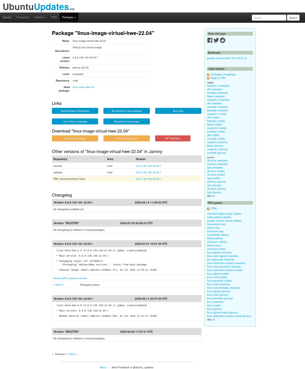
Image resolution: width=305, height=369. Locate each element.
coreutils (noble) (216, 138)
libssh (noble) (214, 124)
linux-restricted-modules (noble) (225, 270)
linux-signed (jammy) (218, 291)
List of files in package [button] (75, 121)
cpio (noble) (213, 178)
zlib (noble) (213, 117)
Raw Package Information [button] (75, 111)
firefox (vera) (214, 245)
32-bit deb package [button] (75, 138)
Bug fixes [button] (178, 111)
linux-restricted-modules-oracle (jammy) (229, 316)
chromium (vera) (216, 249)
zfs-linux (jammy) (216, 181)
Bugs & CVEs (218, 78)
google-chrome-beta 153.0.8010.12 (227, 58)
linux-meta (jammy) (218, 294)
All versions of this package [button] (127, 111)
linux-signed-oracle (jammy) (222, 312)
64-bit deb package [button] (126, 138)
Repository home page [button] (126, 121)
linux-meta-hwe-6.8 (83, 87)
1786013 (58, 284)
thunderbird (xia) (216, 224)
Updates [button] (39, 17)
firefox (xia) (213, 227)
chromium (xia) (215, 231)
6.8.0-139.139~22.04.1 (148, 179)
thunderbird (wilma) (218, 234)
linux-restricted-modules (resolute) (226, 263)
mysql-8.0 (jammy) (217, 142)
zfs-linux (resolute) (217, 160)
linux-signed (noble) (218, 273)
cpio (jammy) (214, 185)
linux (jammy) (214, 309)
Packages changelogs (223, 74)
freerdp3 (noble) (216, 121)
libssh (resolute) (216, 96)
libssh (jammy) (215, 145)
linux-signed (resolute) (219, 252)
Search (293, 17)
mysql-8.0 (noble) (217, 114)
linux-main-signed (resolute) (222, 256)
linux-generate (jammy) (220, 298)
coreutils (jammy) (216, 152)
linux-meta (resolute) (218, 284)
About (103, 367)
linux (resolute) (215, 302)
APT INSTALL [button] (172, 138)
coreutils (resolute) (217, 107)
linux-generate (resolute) (221, 259)
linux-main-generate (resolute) (224, 266)
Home (7, 17)
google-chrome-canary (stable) (224, 220)
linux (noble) (214, 305)
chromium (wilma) (217, 242)
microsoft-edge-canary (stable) (224, 213)
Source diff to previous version (70, 278)
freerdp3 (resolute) (217, 92)
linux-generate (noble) (219, 280)
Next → (74, 354)
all (213, 195)
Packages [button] (68, 17)
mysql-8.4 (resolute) (218, 85)
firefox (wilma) (215, 238)
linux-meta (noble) (217, 277)
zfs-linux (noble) (216, 171)
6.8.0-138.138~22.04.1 (148, 165)
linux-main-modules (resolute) (223, 287)
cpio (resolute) (215, 167)
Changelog (23, 17)
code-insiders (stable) (219, 217)
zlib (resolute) (214, 89)
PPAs (54, 17)
